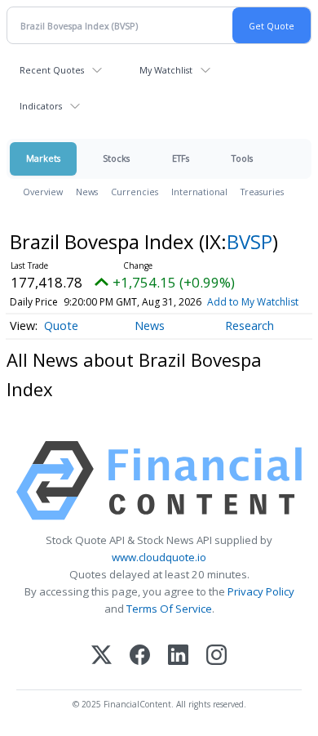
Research (249, 325)
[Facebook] (140, 656)
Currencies (134, 191)
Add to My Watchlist (252, 302)
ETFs (180, 158)
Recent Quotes (52, 70)
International (199, 191)
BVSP (249, 241)
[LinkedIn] (178, 656)
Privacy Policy (260, 591)
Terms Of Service (169, 608)
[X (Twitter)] (101, 656)
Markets (43, 158)
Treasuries (262, 191)
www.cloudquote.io (159, 557)
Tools (242, 158)
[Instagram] (216, 656)
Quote (61, 325)
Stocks (116, 158)
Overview (43, 191)
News (87, 191)
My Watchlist (165, 70)
